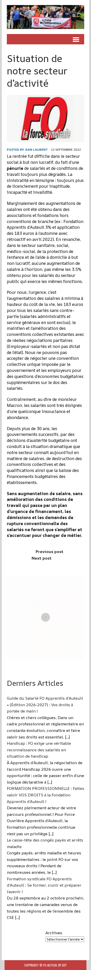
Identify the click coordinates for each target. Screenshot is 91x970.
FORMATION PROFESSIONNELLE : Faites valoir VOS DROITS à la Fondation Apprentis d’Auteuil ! (45, 795)
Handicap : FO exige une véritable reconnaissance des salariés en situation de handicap (39, 749)
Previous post (49, 551)
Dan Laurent (36, 149)
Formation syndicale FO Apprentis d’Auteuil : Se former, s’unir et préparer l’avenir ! (44, 885)
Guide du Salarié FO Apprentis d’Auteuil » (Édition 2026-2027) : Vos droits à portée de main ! (45, 704)
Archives (54, 932)
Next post (42, 558)
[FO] (45, 17)
